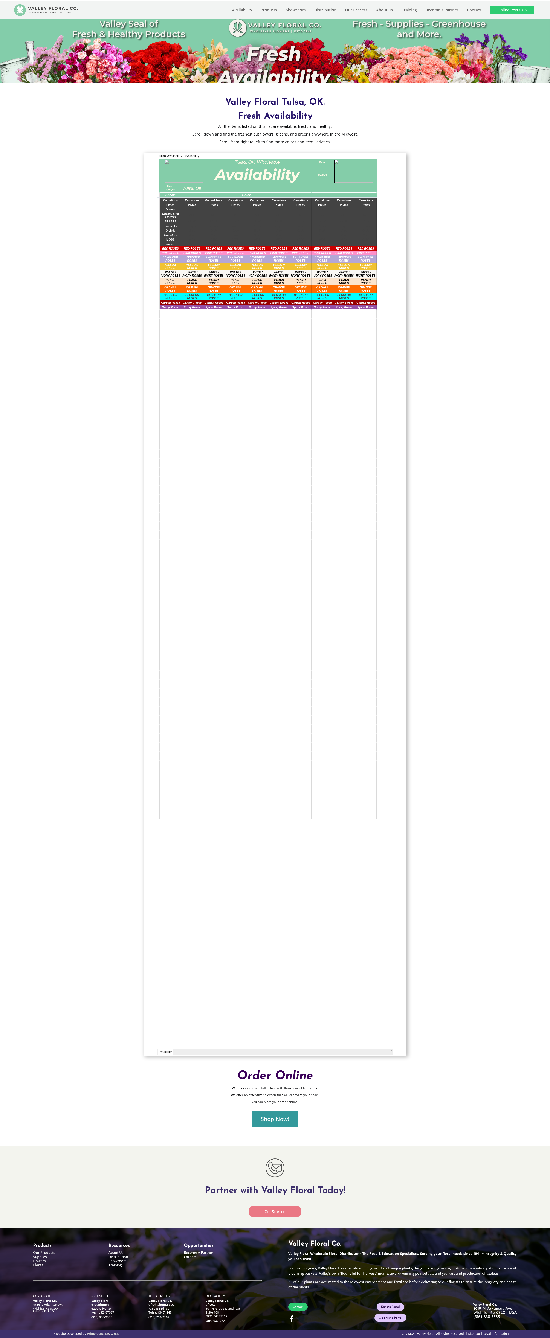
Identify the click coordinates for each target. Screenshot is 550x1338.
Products (269, 9)
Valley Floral (425, 1334)
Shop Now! (275, 1119)
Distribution (325, 9)
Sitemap (474, 1334)
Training (409, 9)
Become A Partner (198, 1252)
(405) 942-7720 (216, 1321)
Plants (38, 1265)
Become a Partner (441, 9)
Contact (474, 9)
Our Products (44, 1252)
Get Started (275, 1211)
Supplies (40, 1256)
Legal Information (496, 1334)
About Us (384, 9)
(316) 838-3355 (43, 1311)
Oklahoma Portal (390, 1318)
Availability (242, 9)
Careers (190, 1256)
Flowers (39, 1261)
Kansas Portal (390, 1307)
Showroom (296, 9)
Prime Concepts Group (103, 1334)
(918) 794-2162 (158, 1317)
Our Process (356, 9)
